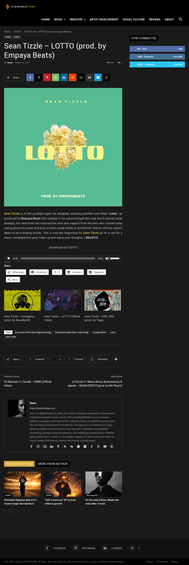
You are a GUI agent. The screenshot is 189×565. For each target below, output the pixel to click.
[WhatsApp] (55, 77)
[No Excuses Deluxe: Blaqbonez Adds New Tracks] (103, 484)
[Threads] (113, 446)
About (174, 561)
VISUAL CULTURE (134, 19)
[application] (63, 258)
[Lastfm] (46, 446)
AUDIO (17, 31)
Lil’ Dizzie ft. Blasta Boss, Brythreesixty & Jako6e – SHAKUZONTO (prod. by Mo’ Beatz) (94, 383)
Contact (149, 561)
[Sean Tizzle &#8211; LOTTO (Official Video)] (62, 300)
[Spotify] (80, 446)
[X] (38, 77)
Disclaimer (162, 561)
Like (180, 48)
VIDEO (17, 37)
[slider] (115, 258)
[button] (180, 19)
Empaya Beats (99, 332)
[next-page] (12, 511)
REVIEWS (154, 19)
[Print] (89, 77)
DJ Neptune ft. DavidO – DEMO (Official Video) (27, 383)
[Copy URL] (106, 77)
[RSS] (66, 446)
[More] (116, 359)
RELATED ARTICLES (19, 464)
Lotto (112, 332)
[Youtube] (106, 446)
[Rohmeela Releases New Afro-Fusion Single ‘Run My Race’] (22, 484)
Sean (9, 62)
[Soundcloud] (73, 446)
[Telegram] (98, 77)
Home (7, 31)
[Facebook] (30, 77)
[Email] (81, 77)
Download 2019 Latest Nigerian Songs (33, 332)
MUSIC (58, 19)
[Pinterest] (47, 77)
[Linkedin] (64, 77)
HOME (46, 19)
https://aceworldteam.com (42, 408)
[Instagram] (39, 446)
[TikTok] (93, 446)
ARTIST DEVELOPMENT (104, 19)
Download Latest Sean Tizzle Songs (72, 332)
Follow (178, 56)
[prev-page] (6, 511)
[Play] (9, 258)
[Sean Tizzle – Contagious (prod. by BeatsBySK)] (22, 300)
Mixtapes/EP (92, 495)
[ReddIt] (72, 77)
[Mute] (107, 258)
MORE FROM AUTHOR (53, 464)
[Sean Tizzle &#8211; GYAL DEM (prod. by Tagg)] (103, 300)
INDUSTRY (76, 19)
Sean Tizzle (11, 336)
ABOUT (169, 19)
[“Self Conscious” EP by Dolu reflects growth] (63, 484)
